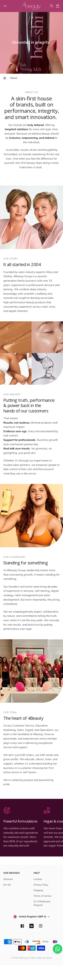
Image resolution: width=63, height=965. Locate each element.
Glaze (49, 957)
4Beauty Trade (27, 957)
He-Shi (7, 884)
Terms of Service (43, 895)
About (13, 77)
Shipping (38, 890)
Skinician (8, 879)
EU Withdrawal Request (42, 903)
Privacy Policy (41, 884)
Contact (38, 879)
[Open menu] (5, 6)
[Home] (4, 78)
